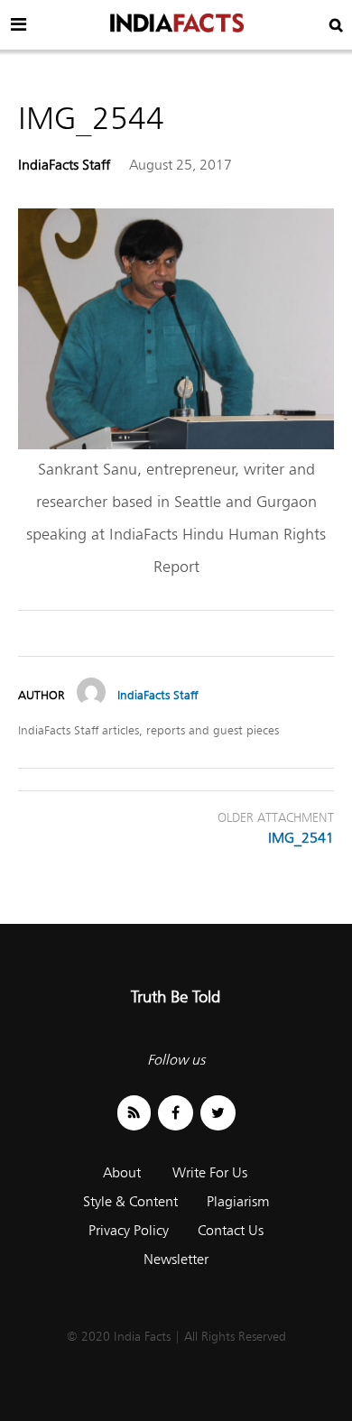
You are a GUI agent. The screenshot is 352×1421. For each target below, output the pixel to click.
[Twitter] (218, 1112)
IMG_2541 (301, 837)
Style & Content (130, 1201)
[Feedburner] (134, 1112)
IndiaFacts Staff (64, 164)
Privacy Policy (128, 1230)
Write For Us (209, 1172)
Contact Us (231, 1230)
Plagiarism (238, 1201)
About (122, 1172)
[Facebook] (175, 1112)
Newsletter (176, 1259)
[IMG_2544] (176, 444)
